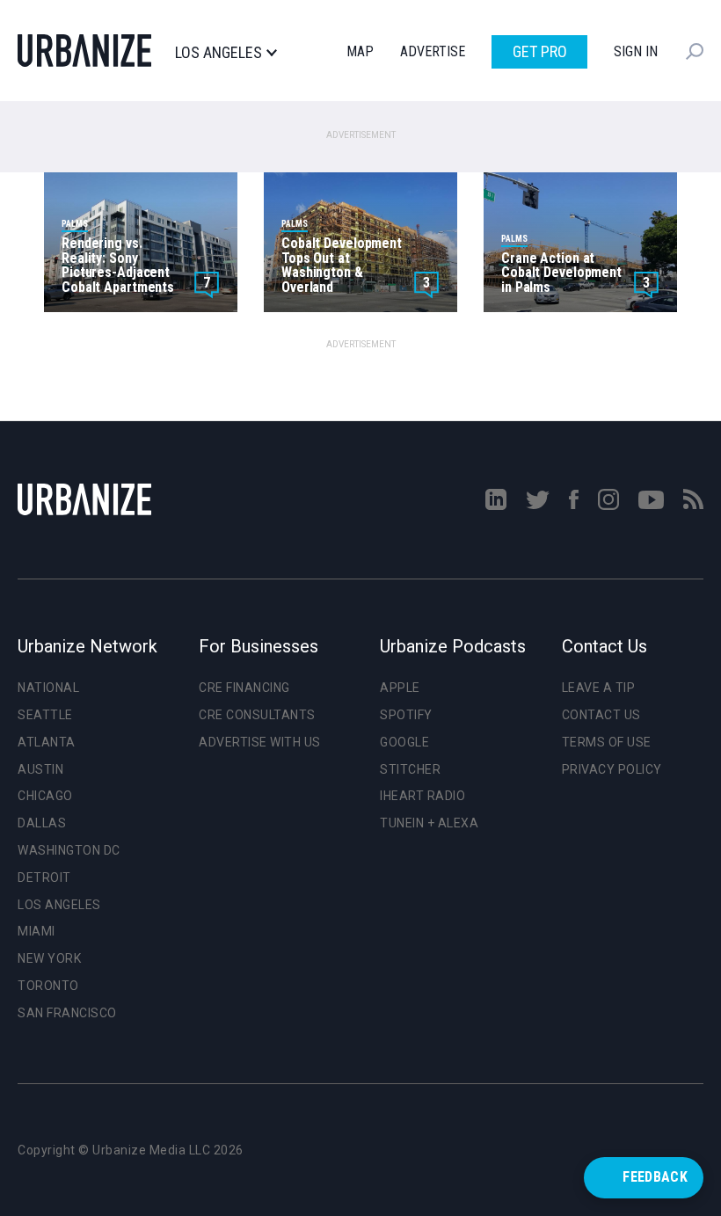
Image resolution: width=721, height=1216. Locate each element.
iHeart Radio (422, 796)
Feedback (655, 1177)
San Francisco (67, 1013)
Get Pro (540, 51)
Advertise (432, 51)
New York (49, 958)
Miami (36, 931)
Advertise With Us (260, 742)
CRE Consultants (257, 715)
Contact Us (601, 715)
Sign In (636, 51)
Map (360, 51)
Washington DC (69, 850)
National (48, 688)
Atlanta (47, 742)
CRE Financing (244, 688)
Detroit (44, 877)
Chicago (45, 796)
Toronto (48, 986)
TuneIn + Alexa (429, 823)
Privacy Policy (612, 769)
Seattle (45, 715)
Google (404, 742)
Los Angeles (218, 53)
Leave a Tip (599, 688)
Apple (400, 688)
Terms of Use (607, 742)
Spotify (406, 715)
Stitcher (410, 769)
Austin (40, 769)
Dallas (42, 823)
